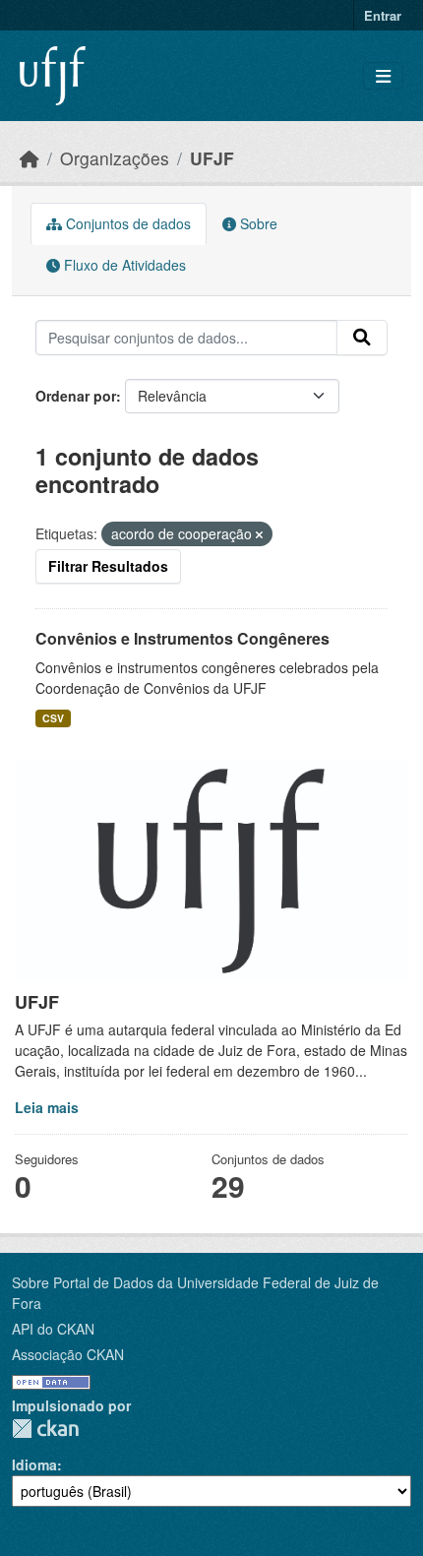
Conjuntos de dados (126, 223)
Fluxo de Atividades (123, 265)
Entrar (382, 15)
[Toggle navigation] (383, 76)
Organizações (114, 158)
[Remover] (259, 534)
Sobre (256, 223)
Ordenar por (75, 395)
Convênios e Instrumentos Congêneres (182, 638)
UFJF (212, 158)
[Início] (29, 158)
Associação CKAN (68, 1354)
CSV (53, 718)
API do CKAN (53, 1328)
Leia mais (47, 1107)
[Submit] (362, 337)
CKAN (45, 1428)
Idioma (34, 1464)
